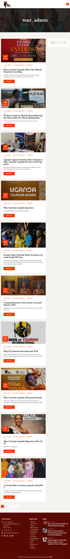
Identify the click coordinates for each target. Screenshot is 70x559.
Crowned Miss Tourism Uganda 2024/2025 (23, 486)
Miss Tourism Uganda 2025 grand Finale (23, 398)
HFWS (50, 557)
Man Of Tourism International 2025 (21, 351)
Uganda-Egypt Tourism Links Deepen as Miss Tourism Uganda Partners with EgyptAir (23, 162)
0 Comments (30, 65)
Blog (14, 65)
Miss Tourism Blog (20, 65)
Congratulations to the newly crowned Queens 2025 (23, 304)
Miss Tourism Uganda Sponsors (19, 208)
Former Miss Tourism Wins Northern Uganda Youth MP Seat (23, 256)
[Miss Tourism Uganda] (7, 4)
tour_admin (8, 65)
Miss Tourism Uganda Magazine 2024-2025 (23, 442)
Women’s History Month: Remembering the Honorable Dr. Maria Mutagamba (23, 116)
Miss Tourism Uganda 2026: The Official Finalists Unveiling (23, 71)
